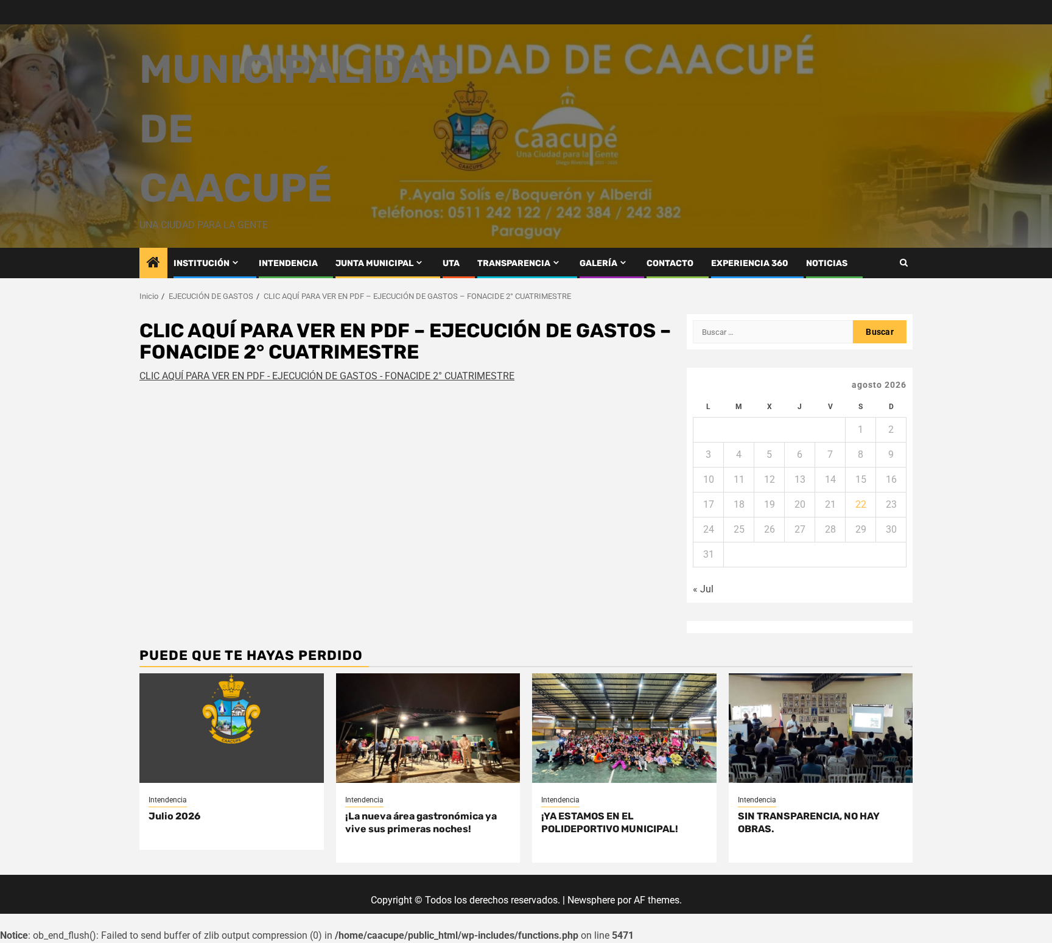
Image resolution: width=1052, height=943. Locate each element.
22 (860, 504)
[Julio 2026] (231, 728)
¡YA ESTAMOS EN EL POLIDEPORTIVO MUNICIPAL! (609, 822)
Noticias (826, 263)
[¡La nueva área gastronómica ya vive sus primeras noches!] (428, 728)
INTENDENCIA (288, 263)
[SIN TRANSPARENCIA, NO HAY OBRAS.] (821, 728)
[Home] (153, 263)
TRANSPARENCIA (513, 263)
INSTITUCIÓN (202, 263)
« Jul (703, 589)
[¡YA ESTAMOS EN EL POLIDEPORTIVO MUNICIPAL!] (624, 728)
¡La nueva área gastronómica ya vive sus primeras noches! (421, 822)
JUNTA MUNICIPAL (374, 263)
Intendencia (168, 800)
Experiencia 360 (749, 263)
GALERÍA (598, 263)
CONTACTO (670, 263)
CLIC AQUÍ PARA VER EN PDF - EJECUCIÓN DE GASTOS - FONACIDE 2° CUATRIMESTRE (326, 376)
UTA (451, 263)
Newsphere (591, 900)
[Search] (903, 263)
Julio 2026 (174, 816)
